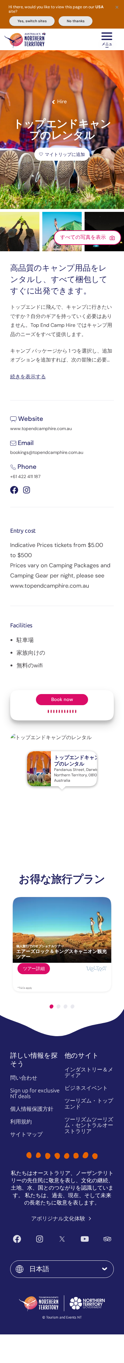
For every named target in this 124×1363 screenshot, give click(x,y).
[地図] (24, 39)
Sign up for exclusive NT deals (34, 1093)
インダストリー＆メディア (89, 1072)
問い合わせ (23, 1078)
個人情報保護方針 (31, 1109)
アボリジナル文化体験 (58, 1218)
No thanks (76, 21)
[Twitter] (62, 1239)
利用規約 (21, 1121)
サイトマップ (26, 1134)
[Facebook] (17, 1239)
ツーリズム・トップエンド (89, 1103)
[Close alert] (117, 7)
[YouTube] (85, 1239)
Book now (62, 699)
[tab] (51, 1006)
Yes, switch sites (32, 21)
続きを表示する (28, 376)
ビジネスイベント (86, 1088)
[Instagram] (40, 1239)
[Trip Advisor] (107, 1239)
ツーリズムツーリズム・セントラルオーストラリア (89, 1125)
